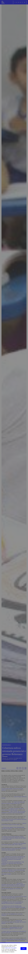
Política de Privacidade (11, 948)
